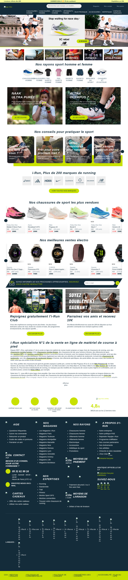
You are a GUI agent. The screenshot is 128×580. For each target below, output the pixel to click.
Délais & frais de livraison (79, 507)
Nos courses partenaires (109, 442)
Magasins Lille (45, 460)
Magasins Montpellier (47, 439)
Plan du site (117, 575)
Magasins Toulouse (47, 437)
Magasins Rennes (46, 448)
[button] (125, 30)
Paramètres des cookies (82, 575)
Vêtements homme (76, 437)
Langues (10, 542)
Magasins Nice (45, 445)
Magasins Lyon (45, 451)
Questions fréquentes (17, 431)
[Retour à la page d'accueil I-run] (13, 9)
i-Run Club (103, 454)
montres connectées (35, 354)
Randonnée (43, 487)
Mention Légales (14, 575)
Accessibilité (105, 575)
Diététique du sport (76, 448)
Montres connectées (47, 498)
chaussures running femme (47, 352)
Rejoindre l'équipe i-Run (108, 437)
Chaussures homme (77, 431)
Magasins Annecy (46, 457)
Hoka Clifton (35, 370)
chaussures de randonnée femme (39, 358)
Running (42, 484)
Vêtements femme (76, 439)
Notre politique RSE (107, 434)
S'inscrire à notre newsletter (110, 451)
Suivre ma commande (18, 434)
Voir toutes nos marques (64, 191)
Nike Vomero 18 (102, 366)
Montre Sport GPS (46, 495)
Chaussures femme (77, 434)
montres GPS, (19, 354)
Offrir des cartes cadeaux (19, 501)
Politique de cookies (60, 575)
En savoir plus (35, 334)
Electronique (74, 442)
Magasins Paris (45, 434)
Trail (41, 490)
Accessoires (74, 445)
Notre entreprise (105, 431)
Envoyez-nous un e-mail (21, 484)
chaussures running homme (21, 352)
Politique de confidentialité (34, 575)
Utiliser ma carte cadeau (19, 504)
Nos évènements (106, 445)
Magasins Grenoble (47, 454)
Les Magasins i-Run (47, 431)
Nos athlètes (104, 448)
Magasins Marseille (47, 442)
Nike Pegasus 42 (100, 364)
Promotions (73, 451)
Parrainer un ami (15, 442)
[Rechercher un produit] (79, 6)
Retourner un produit (17, 437)
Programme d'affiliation (108, 439)
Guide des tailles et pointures (20, 439)
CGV (6, 575)
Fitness (42, 493)
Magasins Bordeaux (47, 463)
